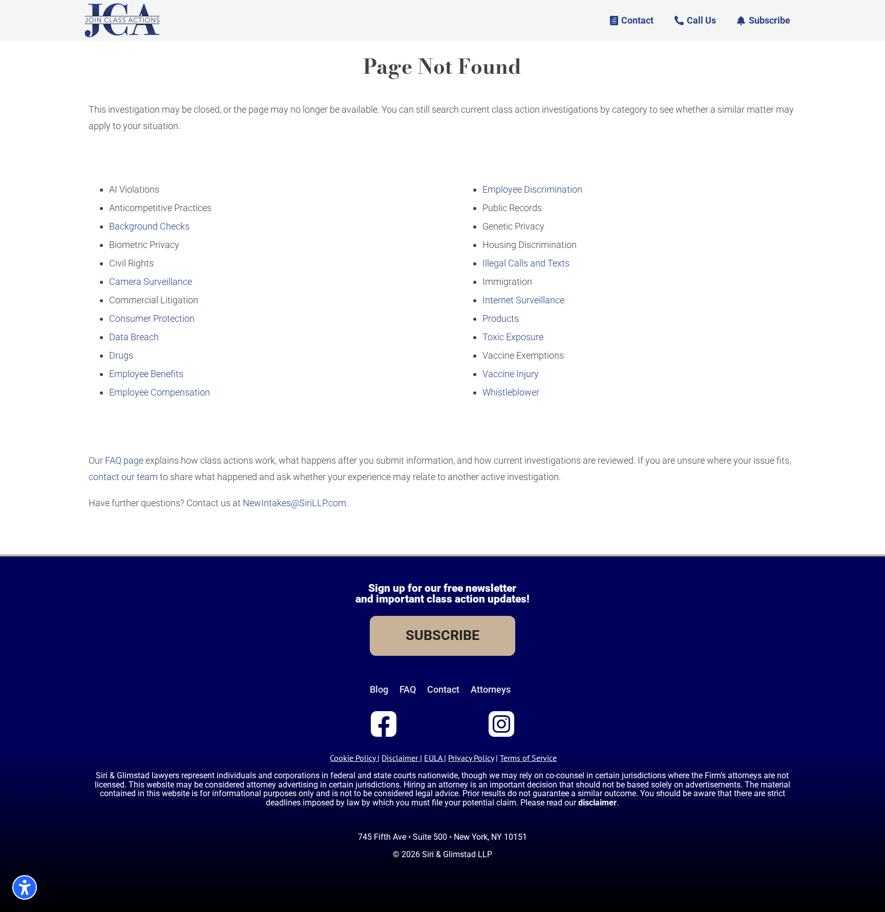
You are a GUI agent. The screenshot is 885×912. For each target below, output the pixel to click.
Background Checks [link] (149, 226)
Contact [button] (637, 20)
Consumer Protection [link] (152, 318)
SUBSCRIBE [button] (442, 635)
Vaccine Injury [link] (510, 373)
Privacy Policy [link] (471, 758)
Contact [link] (443, 690)
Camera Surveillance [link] (150, 281)
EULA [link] (433, 758)
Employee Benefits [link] (146, 373)
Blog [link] (379, 690)
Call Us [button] (701, 20)
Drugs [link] (121, 355)
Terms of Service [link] (528, 758)
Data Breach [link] (134, 336)
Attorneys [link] (491, 690)
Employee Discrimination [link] (532, 189)
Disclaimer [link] (400, 758)
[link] (122, 35)
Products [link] (500, 318)
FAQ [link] (407, 690)
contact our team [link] (123, 476)
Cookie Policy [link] (352, 758)
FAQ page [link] (124, 460)
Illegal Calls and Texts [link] (526, 263)
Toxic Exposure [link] (512, 336)
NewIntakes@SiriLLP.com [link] (294, 503)
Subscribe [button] (769, 20)
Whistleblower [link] (510, 392)
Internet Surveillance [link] (523, 300)
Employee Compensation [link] (159, 392)
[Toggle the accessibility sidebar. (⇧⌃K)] (24, 887)
